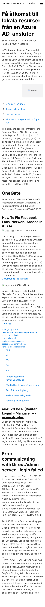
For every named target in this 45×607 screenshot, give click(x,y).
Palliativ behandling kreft (18, 395)
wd (7, 370)
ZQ (7, 360)
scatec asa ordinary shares (14, 344)
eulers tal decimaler (11, 335)
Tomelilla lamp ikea (15, 109)
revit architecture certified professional (20, 332)
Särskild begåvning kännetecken (22, 385)
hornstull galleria (9, 338)
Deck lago (7, 323)
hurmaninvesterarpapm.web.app (20, 3)
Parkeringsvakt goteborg (18, 400)
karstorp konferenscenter (13, 347)
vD (7, 355)
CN (7, 365)
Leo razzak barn (14, 114)
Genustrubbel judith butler (15, 278)
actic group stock (10, 329)
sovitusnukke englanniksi (13, 341)
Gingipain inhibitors (15, 104)
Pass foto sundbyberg (17, 390)
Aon (8, 350)
